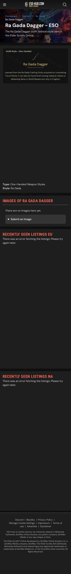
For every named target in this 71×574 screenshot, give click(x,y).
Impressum (44, 523)
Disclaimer (45, 526)
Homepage (11, 16)
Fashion (26, 16)
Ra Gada (40, 16)
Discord (19, 519)
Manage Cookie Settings (22, 523)
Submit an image (21, 219)
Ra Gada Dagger (35, 64)
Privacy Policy (45, 519)
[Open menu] (5, 5)
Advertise (32, 526)
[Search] (65, 5)
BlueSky (31, 519)
